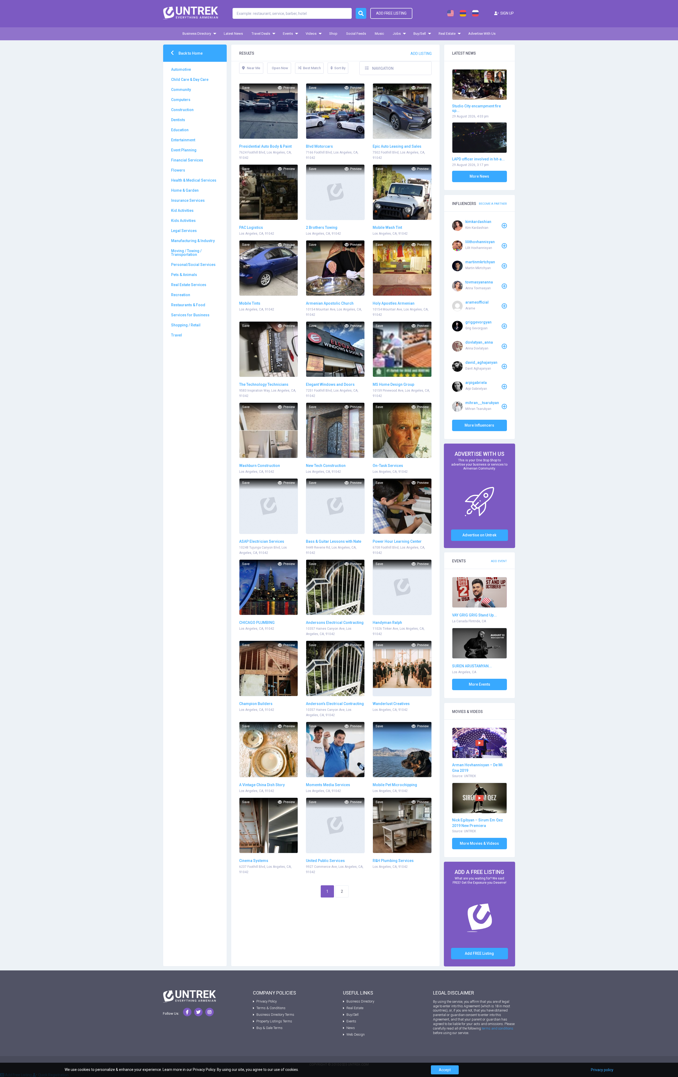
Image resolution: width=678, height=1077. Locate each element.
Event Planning (184, 150)
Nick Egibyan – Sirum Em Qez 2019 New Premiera (477, 823)
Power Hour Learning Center (397, 541)
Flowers (178, 170)
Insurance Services (188, 200)
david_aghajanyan (481, 362)
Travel (176, 335)
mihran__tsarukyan (482, 403)
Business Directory (196, 34)
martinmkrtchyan (480, 262)
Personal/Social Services (193, 264)
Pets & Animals (184, 275)
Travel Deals (261, 34)
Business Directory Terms (275, 1015)
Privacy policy (602, 1070)
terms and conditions (497, 1028)
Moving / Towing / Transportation (186, 253)
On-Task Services (388, 465)
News (350, 1028)
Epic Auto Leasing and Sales (397, 146)
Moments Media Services (328, 785)
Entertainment (183, 140)
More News (479, 176)
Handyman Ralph (387, 622)
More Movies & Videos (479, 843)
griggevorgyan (478, 322)
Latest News (233, 34)
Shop (333, 34)
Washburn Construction (259, 465)
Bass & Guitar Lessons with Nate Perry (333, 541)
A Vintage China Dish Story (262, 785)
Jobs (397, 34)
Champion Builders (256, 704)
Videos (311, 34)
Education (180, 130)
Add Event (499, 561)
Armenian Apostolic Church (330, 303)
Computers (180, 100)
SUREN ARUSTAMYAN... (472, 666)
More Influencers (479, 425)
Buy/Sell (419, 34)
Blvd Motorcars (319, 146)
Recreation (180, 295)
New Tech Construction (326, 465)
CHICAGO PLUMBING (257, 622)
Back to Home (190, 53)
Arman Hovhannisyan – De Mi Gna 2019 (477, 768)
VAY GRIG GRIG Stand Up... (474, 615)
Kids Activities (183, 220)
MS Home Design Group (393, 384)
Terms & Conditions (271, 1008)
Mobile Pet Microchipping (395, 785)
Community (181, 89)
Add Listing (421, 53)
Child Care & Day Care (189, 79)
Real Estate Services (188, 285)
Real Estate (447, 34)
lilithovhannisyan (480, 242)
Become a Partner (493, 203)
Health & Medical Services (193, 180)
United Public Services (325, 861)
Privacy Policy (266, 1001)
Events (288, 34)
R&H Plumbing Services (393, 861)
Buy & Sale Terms (269, 1028)
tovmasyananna (479, 282)
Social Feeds (356, 34)
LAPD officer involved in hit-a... (478, 159)
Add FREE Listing (479, 953)
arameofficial (477, 302)
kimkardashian (478, 222)
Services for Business (190, 315)
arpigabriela (476, 382)
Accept (445, 1070)
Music (379, 34)
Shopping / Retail (185, 325)
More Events (479, 684)
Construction (182, 110)
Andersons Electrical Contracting (335, 622)
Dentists (178, 120)
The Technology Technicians (263, 384)
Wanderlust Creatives (391, 704)
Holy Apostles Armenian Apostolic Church (393, 303)
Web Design (355, 1034)
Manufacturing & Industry (193, 241)
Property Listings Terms (274, 1021)
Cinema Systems (253, 861)
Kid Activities (182, 210)
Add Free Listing (391, 13)
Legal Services (184, 231)
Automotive (181, 69)
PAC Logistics (251, 227)
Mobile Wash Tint (387, 227)
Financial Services (187, 160)
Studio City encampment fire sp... (476, 108)
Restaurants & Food (188, 305)
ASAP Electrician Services (261, 541)
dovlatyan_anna (479, 342)
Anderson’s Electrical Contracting (335, 704)
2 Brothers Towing (321, 227)
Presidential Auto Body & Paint (265, 146)
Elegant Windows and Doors (330, 384)
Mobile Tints (249, 303)
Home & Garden (185, 190)
